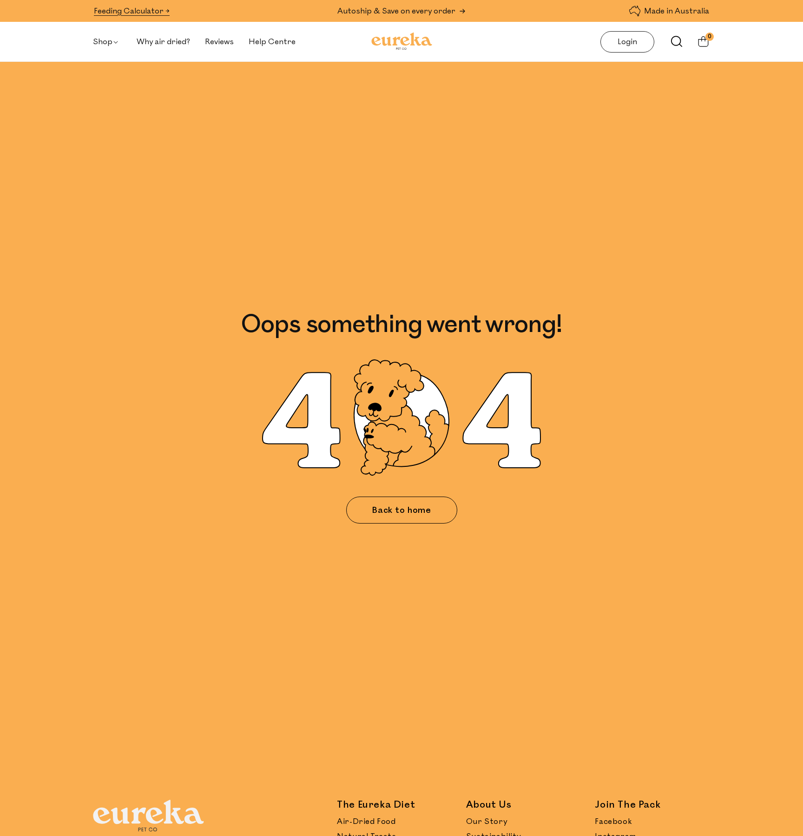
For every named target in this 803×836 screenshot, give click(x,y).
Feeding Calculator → (132, 11)
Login (627, 41)
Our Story (486, 821)
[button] (107, 42)
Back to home (401, 510)
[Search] (672, 41)
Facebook (613, 821)
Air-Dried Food (366, 821)
